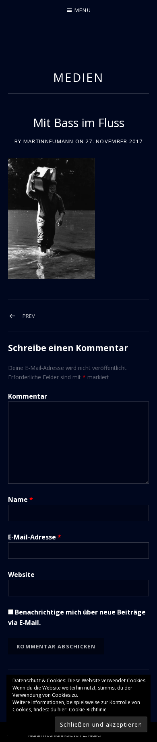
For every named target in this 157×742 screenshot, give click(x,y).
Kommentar (27, 396)
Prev (29, 316)
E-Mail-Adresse (34, 537)
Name (20, 499)
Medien (78, 77)
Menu (82, 10)
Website (21, 574)
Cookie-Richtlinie (88, 709)
